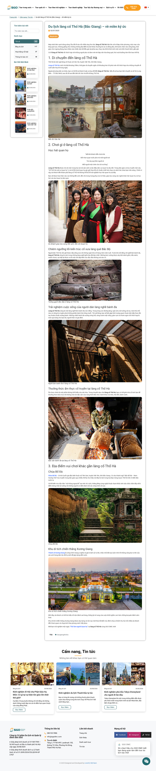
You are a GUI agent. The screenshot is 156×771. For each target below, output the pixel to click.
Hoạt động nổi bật (26, 52)
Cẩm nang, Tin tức (26, 17)
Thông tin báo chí (26, 57)
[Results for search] (26, 34)
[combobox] (26, 31)
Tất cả (26, 41)
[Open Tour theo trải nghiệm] (66, 7)
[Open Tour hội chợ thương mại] (104, 7)
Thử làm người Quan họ (78, 626)
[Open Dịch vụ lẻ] (115, 7)
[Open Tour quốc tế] (46, 7)
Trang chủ (13, 17)
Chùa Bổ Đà (52, 475)
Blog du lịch (26, 46)
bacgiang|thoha (62, 635)
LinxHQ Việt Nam (91, 763)
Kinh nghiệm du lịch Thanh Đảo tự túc (31, 84)
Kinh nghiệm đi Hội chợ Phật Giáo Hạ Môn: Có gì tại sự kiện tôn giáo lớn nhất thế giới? (31, 694)
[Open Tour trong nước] (33, 7)
